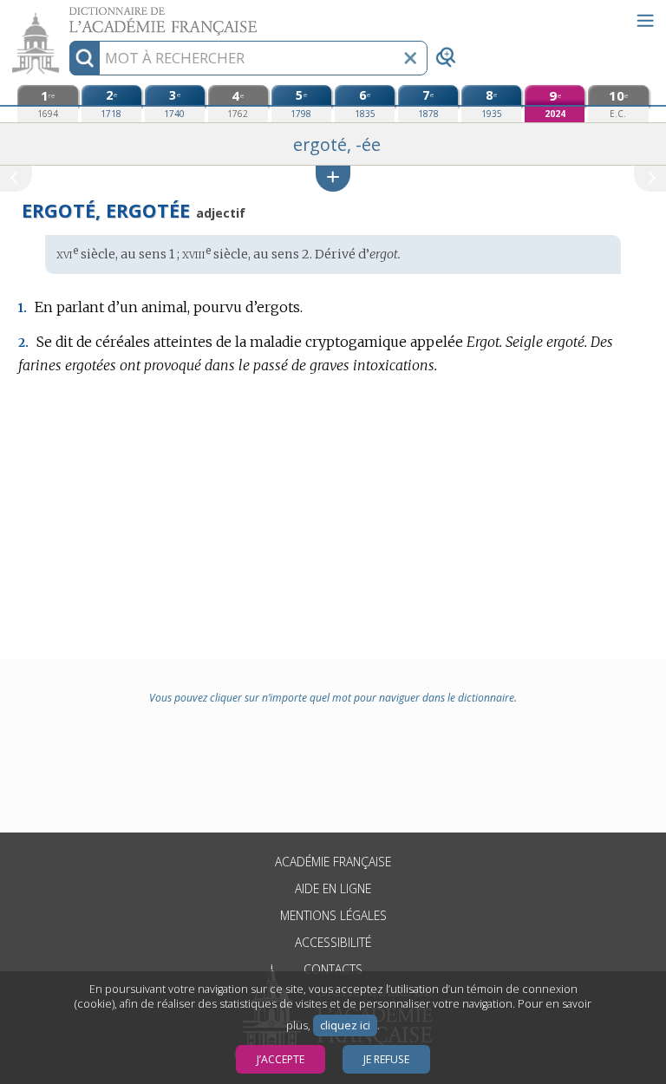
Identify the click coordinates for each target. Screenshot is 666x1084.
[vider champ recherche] (410, 58)
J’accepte (280, 1059)
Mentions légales (333, 915)
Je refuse (386, 1059)
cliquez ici (345, 1025)
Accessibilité (333, 942)
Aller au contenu (67, 15)
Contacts (333, 969)
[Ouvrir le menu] (645, 21)
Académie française (333, 861)
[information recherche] (84, 58)
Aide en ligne (333, 888)
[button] (333, 178)
